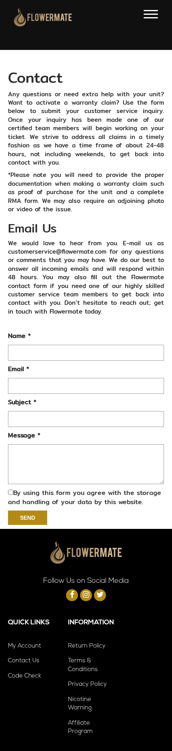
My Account (24, 646)
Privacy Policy (87, 684)
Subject (22, 402)
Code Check (24, 676)
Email (18, 369)
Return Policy (87, 646)
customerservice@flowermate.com (57, 251)
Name (19, 336)
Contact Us (23, 661)
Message (24, 435)
